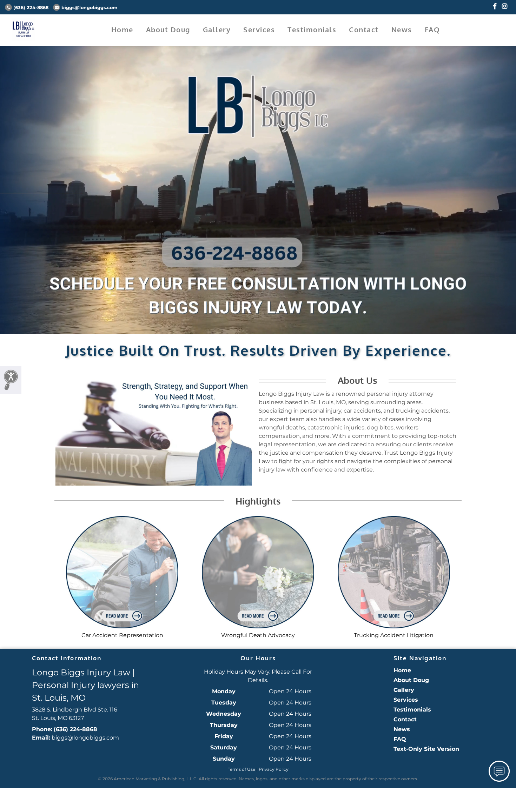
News (401, 29)
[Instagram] (504, 6)
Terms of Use (241, 769)
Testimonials (311, 29)
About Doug (168, 29)
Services (259, 29)
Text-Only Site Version (426, 749)
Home (122, 29)
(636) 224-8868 (30, 7)
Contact (364, 29)
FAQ (432, 29)
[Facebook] (494, 6)
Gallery (217, 29)
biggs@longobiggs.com (89, 7)
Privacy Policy (274, 769)
